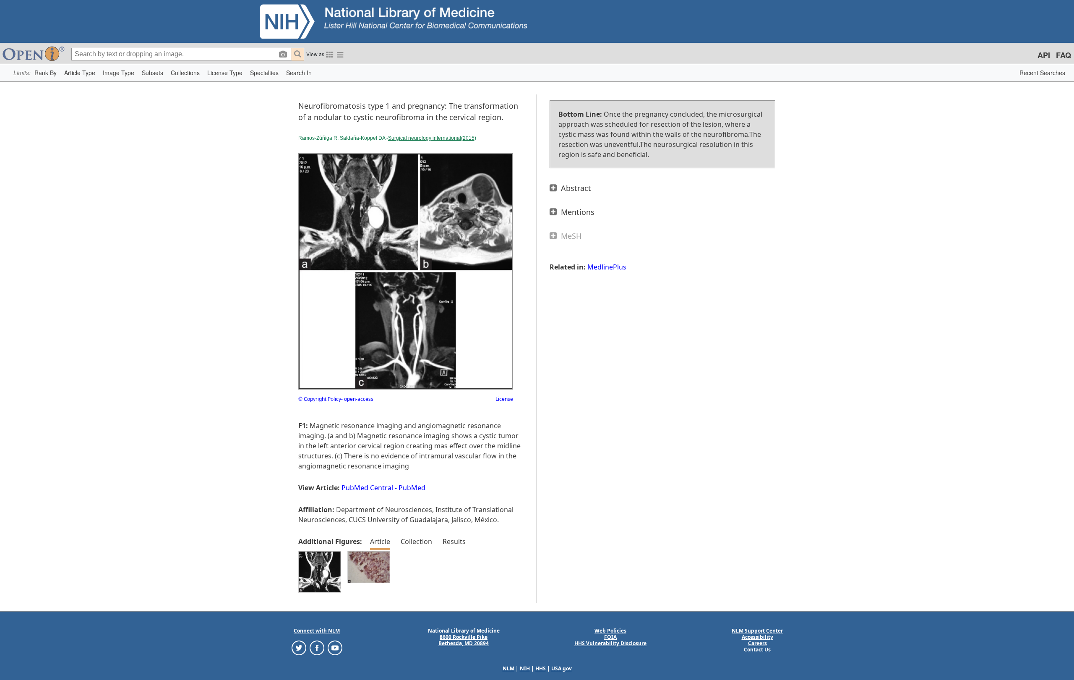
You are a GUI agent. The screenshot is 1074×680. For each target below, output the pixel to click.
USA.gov (561, 668)
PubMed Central (367, 487)
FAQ (1063, 55)
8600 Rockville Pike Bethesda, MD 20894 (463, 640)
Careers (757, 643)
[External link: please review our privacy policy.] (299, 647)
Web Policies (610, 630)
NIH (525, 668)
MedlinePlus (606, 267)
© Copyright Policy (319, 399)
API (1044, 55)
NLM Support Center (757, 630)
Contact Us (757, 649)
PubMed (412, 487)
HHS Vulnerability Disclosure (610, 643)
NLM (508, 668)
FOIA (610, 637)
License (504, 399)
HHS (540, 668)
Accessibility (757, 637)
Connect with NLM (317, 630)
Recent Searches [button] (1042, 72)
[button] (45, 72)
